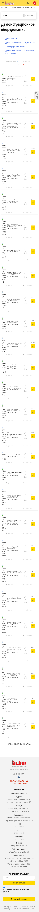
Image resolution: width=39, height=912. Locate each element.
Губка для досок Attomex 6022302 (14, 473)
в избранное (28, 86)
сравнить (10, 86)
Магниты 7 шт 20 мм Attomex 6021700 (12, 322)
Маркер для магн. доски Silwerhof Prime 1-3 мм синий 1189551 (14, 274)
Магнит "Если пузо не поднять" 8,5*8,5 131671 (13, 150)
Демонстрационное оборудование (22, 7)
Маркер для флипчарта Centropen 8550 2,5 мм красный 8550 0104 (13, 675)
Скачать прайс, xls (19, 781)
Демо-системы (11, 38)
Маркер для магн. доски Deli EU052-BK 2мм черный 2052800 (14, 522)
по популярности (17, 64)
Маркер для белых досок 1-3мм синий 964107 (14, 200)
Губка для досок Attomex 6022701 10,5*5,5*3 (14, 344)
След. (28, 743)
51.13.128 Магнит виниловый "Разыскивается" (15, 77)
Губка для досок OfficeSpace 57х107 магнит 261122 (14, 434)
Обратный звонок (19, 899)
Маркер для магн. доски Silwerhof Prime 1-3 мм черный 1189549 (14, 175)
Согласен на (16, 890)
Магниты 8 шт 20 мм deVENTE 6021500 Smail (14, 387)
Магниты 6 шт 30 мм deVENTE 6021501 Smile (14, 410)
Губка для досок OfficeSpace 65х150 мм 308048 (13, 700)
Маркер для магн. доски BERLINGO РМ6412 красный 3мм (14, 624)
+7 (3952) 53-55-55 (19, 839)
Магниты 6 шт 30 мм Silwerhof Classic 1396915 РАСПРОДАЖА (14, 226)
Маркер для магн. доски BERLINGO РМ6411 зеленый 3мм (14, 547)
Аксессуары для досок (14, 46)
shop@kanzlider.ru (19, 845)
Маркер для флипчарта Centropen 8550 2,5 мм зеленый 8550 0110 (13, 725)
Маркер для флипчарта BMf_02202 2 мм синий (13, 249)
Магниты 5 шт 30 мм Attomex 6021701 (12, 365)
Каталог (4, 7)
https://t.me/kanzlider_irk (19, 852)
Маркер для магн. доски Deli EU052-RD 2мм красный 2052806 (14, 496)
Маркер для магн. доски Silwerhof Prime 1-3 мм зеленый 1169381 (14, 125)
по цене (5, 64)
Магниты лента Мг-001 (13, 455)
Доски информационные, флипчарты (21, 42)
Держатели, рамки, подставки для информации (19, 51)
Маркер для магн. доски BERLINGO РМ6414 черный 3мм (14, 573)
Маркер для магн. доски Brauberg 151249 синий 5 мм (14, 649)
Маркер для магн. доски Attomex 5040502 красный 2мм (14, 99)
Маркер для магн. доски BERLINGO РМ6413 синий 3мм (14, 598)
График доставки (19, 783)
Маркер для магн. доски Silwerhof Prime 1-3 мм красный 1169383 (14, 299)
